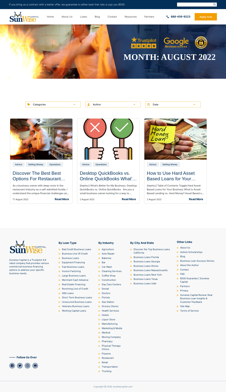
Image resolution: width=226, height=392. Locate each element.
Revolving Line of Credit (75, 288)
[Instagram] (27, 366)
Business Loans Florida (146, 257)
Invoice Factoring (71, 271)
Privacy (184, 290)
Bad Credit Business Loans (76, 249)
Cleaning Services (112, 271)
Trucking (106, 371)
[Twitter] (20, 366)
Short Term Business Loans (77, 297)
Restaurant (108, 357)
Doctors (106, 293)
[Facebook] (12, 366)
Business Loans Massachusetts (151, 270)
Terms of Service (189, 310)
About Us (66, 16)
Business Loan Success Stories (197, 260)
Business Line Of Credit (75, 253)
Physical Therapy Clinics (111, 347)
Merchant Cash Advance (75, 279)
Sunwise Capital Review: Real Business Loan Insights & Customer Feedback (196, 298)
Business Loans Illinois (146, 265)
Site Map (185, 306)
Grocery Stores (110, 306)
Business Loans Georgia (147, 261)
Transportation (110, 366)
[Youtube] (35, 366)
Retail (105, 362)
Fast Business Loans (73, 266)
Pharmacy (107, 341)
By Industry (106, 242)
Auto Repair (108, 253)
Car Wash (107, 266)
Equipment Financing (73, 262)
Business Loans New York (148, 274)
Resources (131, 16)
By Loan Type (68, 242)
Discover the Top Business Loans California (152, 251)
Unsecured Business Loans (77, 301)
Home (50, 16)
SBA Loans (68, 293)
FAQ (182, 273)
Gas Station (108, 301)
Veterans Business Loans (75, 306)
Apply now (206, 16)
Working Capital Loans (74, 310)
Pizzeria (106, 353)
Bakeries (106, 258)
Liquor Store (108, 319)
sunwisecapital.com (122, 386)
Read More (62, 199)
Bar (103, 262)
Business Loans (70, 258)
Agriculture (108, 249)
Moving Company (111, 337)
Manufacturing (109, 323)
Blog (97, 16)
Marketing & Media (112, 328)
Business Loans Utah (145, 283)
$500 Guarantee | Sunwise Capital (194, 280)
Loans (83, 16)
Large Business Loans (74, 275)
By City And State (142, 242)
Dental (105, 288)
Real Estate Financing (73, 284)
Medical (106, 332)
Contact (112, 16)
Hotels (105, 315)
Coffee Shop (108, 275)
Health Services (110, 310)
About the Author (189, 265)
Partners (149, 16)
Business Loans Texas (146, 279)
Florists (106, 297)
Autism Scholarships (191, 252)
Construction (109, 279)
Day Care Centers (111, 284)
